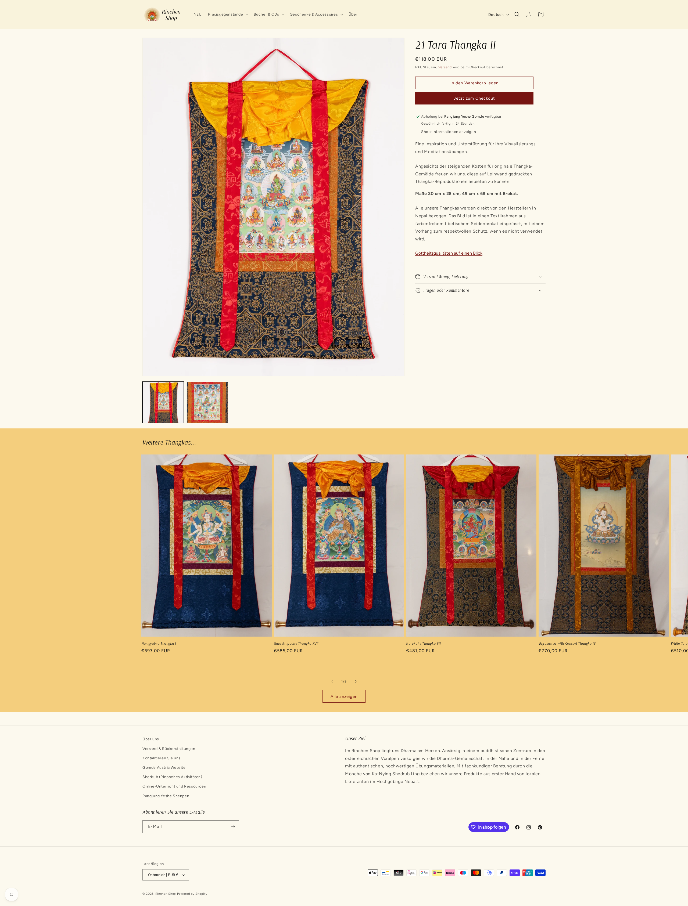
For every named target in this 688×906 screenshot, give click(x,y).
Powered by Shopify (192, 894)
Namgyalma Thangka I (158, 643)
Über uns (150, 739)
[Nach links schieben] (332, 681)
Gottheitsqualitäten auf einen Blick (448, 253)
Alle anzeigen (344, 696)
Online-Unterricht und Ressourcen (174, 786)
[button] (227, 14)
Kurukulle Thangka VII (423, 643)
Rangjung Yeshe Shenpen (165, 796)
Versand (445, 67)
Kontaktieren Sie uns (161, 758)
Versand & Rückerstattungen (168, 748)
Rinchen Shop (165, 894)
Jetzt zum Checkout (474, 98)
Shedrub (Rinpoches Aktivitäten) (172, 777)
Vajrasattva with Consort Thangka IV (567, 643)
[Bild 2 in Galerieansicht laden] (207, 402)
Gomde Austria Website (164, 767)
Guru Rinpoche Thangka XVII (296, 643)
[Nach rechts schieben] (356, 681)
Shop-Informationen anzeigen (448, 131)
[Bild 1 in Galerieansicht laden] (163, 402)
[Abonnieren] (233, 826)
